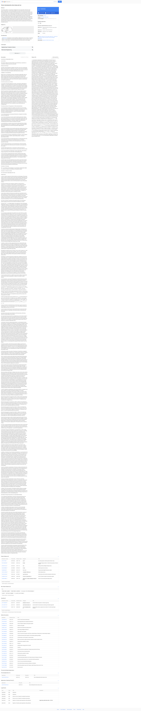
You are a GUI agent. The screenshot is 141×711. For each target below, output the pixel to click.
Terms (74, 709)
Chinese (45, 15)
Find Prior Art (48, 12)
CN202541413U (4, 565)
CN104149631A (4, 621)
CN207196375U (4, 633)
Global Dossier (48, 40)
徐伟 (47, 17)
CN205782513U (4, 619)
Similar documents (45, 37)
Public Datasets (69, 709)
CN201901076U (4, 667)
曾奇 (46, 17)
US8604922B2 (4, 570)
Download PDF (41, 12)
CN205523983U (4, 659)
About (58, 709)
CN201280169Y (4, 645)
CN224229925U (4, 651)
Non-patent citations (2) (49, 36)
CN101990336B (4, 631)
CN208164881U (4, 578)
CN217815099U (4, 643)
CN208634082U (4, 647)
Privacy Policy (79, 709)
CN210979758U (4, 629)
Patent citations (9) (42, 36)
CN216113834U (4, 657)
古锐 (41, 17)
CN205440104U (4, 639)
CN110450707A (4, 653)
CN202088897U (4, 635)
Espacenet (44, 40)
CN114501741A (4, 604)
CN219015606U (4, 663)
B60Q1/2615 (5, 37)
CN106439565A (4, 655)
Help (83, 709)
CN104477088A (4, 665)
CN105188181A (4, 637)
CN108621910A (4, 576)
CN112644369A (4, 602)
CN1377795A (4, 560)
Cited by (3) (55, 36)
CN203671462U (4, 627)
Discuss (52, 40)
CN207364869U (4, 649)
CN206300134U (4, 661)
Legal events (40, 37)
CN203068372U (4, 625)
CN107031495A (4, 574)
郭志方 (44, 17)
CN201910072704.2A (5, 677)
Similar (54, 12)
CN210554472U (4, 641)
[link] (17, 39)
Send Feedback (62, 709)
